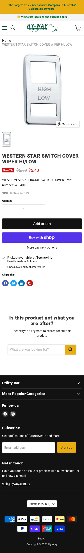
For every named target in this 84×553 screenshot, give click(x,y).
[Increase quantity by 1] (40, 209)
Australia (40, 503)
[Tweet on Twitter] (13, 283)
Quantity (7, 200)
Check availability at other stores (26, 267)
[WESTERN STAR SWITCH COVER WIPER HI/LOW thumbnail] (6, 139)
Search (42, 538)
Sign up (67, 447)
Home (6, 41)
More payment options (42, 247)
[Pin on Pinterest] (29, 283)
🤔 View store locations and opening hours (42, 16)
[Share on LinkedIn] (21, 283)
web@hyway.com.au (16, 483)
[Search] (70, 350)
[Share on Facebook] (5, 283)
